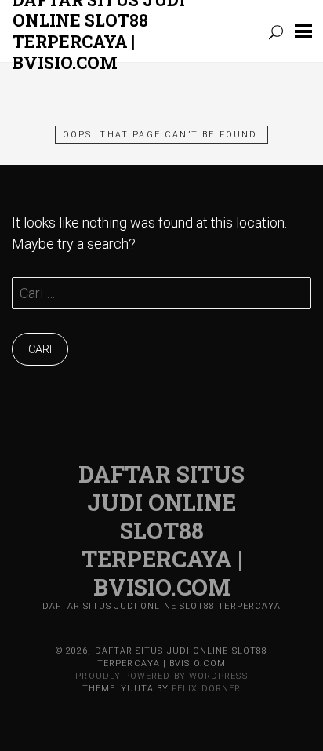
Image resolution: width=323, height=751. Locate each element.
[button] (303, 31)
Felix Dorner (206, 689)
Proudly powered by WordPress (161, 676)
